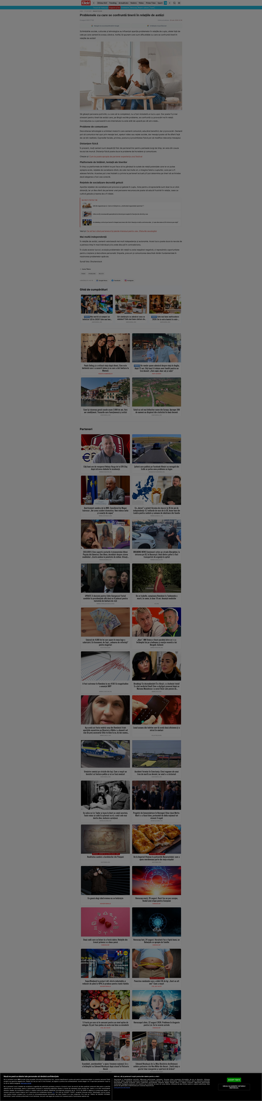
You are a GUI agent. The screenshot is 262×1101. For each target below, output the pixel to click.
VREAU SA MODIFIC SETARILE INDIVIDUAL (234, 1087)
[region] (131, 1087)
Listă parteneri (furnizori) (122, 1087)
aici (54, 1092)
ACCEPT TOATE (234, 1080)
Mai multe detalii (26, 1083)
